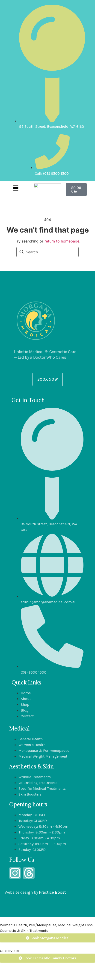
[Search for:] (47, 252)
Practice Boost (52, 892)
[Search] (21, 252)
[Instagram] (15, 873)
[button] (15, 188)
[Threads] (29, 873)
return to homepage (62, 241)
